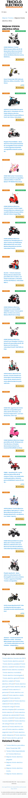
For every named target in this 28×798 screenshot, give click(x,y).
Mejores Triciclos (7, 18)
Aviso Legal (4, 787)
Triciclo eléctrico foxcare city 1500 (13, 658)
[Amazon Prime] (22, 85)
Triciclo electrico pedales (11, 664)
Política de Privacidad (21, 787)
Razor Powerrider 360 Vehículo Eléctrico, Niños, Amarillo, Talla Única (14, 81)
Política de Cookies (11, 787)
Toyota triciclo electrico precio (13, 661)
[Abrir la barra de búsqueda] (26, 12)
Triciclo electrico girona (10, 678)
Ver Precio (20, 59)
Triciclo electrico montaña (11, 672)
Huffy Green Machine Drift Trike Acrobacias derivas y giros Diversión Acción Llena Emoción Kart (14, 608)
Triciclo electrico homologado (13, 675)
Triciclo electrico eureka (15, 670)
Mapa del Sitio (14, 788)
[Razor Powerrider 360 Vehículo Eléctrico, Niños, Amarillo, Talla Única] (14, 72)
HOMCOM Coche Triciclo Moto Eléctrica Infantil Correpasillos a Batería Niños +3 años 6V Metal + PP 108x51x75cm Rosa (13, 179)
